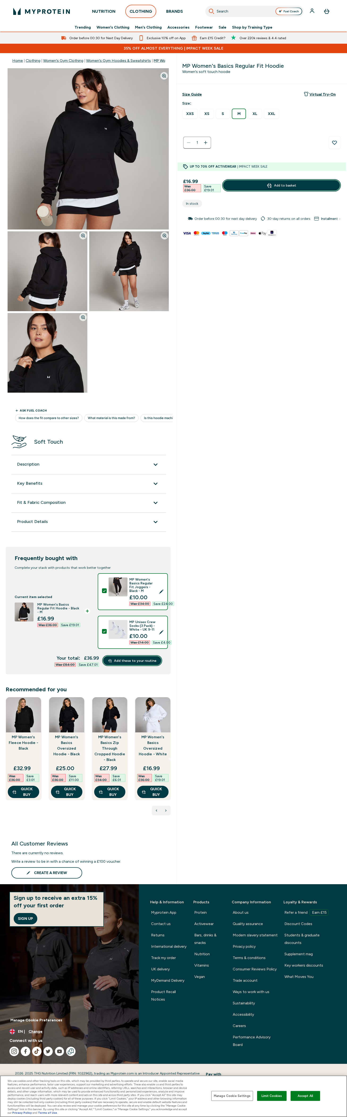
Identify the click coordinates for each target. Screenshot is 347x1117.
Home (17, 61)
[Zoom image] (164, 76)
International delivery (168, 946)
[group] (261, 218)
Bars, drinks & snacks (205, 939)
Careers (239, 1026)
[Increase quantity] (205, 142)
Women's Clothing (113, 27)
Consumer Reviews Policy (255, 969)
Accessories (178, 27)
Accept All (305, 1096)
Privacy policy (244, 946)
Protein (200, 912)
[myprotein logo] (41, 11)
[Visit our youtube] (59, 1051)
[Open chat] (71, 1051)
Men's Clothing (148, 27)
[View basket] (327, 11)
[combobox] (254, 11)
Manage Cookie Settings (232, 1096)
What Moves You (298, 977)
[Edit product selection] (161, 591)
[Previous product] (156, 810)
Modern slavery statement (255, 935)
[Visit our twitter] (48, 1051)
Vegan (199, 977)
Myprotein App (163, 912)
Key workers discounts (303, 965)
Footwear (204, 27)
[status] (197, 142)
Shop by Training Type (252, 27)
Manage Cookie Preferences (36, 1020)
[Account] (312, 11)
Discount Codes (298, 924)
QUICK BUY (27, 792)
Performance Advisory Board (252, 1041)
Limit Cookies (272, 1096)
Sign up (25, 919)
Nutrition (202, 954)
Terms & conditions (249, 958)
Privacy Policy (22, 1112)
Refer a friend (305, 912)
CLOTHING (141, 11)
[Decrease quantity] (188, 142)
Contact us (161, 924)
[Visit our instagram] (14, 1051)
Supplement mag (298, 954)
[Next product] (166, 810)
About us (241, 912)
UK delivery (160, 969)
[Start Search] (211, 11)
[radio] (190, 114)
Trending (83, 27)
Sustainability (244, 1003)
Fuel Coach (291, 11)
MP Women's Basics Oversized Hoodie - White (153, 745)
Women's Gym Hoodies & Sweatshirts (118, 61)
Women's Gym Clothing (63, 61)
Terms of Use (47, 1112)
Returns (158, 935)
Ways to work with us (251, 992)
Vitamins (201, 965)
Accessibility (243, 1014)
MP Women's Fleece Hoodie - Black (23, 742)
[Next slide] (170, 759)
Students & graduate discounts (302, 939)
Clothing (33, 61)
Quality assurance (248, 924)
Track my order (163, 958)
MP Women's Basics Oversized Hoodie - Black (66, 745)
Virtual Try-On (322, 94)
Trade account (245, 980)
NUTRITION (103, 11)
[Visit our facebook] (25, 1051)
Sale (222, 27)
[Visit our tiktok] (37, 1051)
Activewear (204, 924)
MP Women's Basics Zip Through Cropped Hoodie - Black (109, 748)
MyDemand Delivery (167, 980)
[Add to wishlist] (334, 142)
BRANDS (174, 11)
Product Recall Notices (163, 995)
